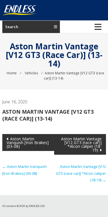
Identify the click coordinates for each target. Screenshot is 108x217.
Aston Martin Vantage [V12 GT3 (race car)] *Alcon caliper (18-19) (81, 144)
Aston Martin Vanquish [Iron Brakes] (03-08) (28, 142)
